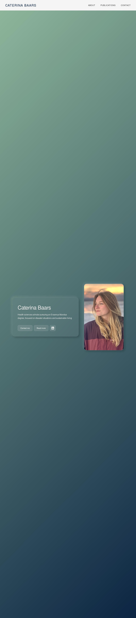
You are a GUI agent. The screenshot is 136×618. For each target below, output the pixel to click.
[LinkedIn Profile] (53, 328)
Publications (108, 5)
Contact (126, 5)
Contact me (25, 328)
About (91, 5)
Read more (41, 328)
